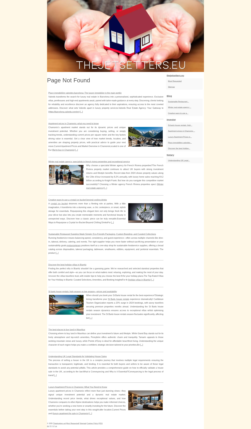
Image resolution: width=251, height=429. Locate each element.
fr (50, 426)
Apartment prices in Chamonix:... (181, 131)
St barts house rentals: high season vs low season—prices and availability (82, 291)
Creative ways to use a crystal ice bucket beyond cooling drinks (77, 200)
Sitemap (171, 87)
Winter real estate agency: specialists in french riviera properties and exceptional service (89, 162)
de (48, 426)
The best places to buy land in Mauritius (66, 330)
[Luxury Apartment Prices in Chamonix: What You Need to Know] (145, 400)
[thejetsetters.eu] (125, 36)
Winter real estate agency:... (179, 107)
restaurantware (74, 245)
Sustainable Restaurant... (178, 101)
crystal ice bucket (59, 204)
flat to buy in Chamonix (63, 150)
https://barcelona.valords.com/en (64, 112)
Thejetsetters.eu (59, 423)
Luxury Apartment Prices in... (180, 137)
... (81, 112)
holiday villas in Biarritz (139, 280)
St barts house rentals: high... (180, 125)
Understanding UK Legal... (179, 160)
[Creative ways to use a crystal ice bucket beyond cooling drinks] (145, 213)
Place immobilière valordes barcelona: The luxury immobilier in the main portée (85, 93)
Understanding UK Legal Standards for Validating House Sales (77, 356)
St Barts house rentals (118, 299)
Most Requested (175, 81)
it (53, 426)
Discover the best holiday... (179, 148)
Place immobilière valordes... (180, 143)
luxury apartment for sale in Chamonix (70, 413)
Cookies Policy (92, 423)
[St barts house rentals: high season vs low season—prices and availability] (66, 304)
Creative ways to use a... (178, 113)
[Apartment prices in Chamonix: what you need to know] (145, 136)
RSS (101, 423)
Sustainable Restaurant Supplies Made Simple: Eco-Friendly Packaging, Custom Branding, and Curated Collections (102, 234)
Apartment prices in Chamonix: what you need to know (73, 123)
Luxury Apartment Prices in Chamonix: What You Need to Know (77, 387)
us (56, 426)
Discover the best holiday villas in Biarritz (67, 265)
